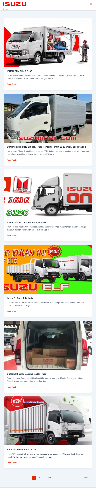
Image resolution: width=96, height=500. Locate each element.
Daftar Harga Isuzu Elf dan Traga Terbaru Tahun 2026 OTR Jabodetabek (46, 146)
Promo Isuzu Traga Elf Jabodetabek (26, 222)
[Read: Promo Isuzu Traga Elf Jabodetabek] (48, 194)
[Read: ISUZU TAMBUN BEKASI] (48, 42)
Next (87, 478)
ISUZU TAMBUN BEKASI (20, 71)
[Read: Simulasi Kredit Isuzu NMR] (48, 421)
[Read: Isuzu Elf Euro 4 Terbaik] (48, 269)
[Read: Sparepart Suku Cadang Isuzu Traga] (48, 345)
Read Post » (12, 84)
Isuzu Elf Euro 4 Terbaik (20, 298)
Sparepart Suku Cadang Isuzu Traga (26, 373)
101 (49, 478)
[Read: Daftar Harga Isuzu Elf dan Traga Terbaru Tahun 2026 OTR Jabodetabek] (48, 118)
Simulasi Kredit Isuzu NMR (21, 449)
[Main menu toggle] (91, 4)
